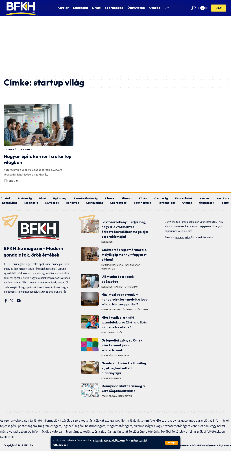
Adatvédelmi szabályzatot (109, 440)
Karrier (26, 149)
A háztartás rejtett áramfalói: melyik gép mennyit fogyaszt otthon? (124, 255)
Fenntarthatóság (112, 265)
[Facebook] (6, 301)
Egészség (107, 242)
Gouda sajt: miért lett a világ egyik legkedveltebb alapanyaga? (123, 368)
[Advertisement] (115, 43)
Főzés (117, 378)
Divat (104, 332)
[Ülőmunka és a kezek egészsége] (90, 281)
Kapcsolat (224, 445)
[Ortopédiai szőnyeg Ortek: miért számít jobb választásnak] (90, 344)
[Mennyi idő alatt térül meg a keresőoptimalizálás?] (90, 390)
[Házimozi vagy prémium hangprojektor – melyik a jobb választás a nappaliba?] (90, 299)
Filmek (105, 309)
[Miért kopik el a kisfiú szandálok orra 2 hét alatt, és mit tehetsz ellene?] (90, 322)
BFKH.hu (13, 181)
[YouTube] (19, 301)
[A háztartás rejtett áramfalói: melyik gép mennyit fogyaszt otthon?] (90, 254)
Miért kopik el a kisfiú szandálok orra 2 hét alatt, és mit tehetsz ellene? (124, 322)
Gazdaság (11, 149)
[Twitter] (11, 301)
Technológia (132, 265)
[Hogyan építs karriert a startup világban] (38, 125)
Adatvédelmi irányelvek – (205, 445)
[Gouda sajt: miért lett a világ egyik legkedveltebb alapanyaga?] (90, 367)
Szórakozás (118, 309)
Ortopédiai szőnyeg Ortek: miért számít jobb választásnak (122, 345)
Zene (145, 309)
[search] (193, 8)
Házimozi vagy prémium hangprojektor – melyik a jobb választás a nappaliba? (124, 299)
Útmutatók (108, 269)
